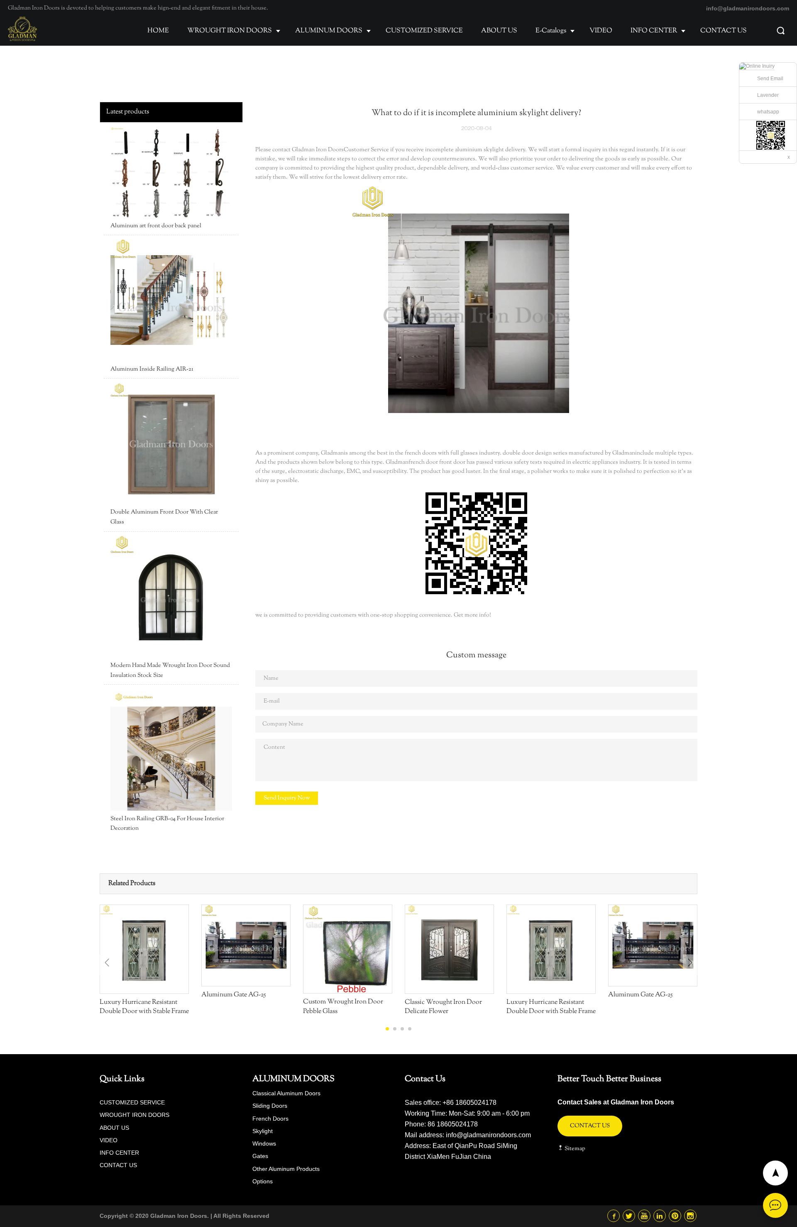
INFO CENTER (654, 31)
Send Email (770, 78)
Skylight (262, 1131)
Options (262, 1181)
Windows (264, 1143)
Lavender (768, 95)
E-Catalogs (550, 31)
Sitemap (574, 1149)
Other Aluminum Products (286, 1169)
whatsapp (768, 112)
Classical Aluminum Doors (286, 1093)
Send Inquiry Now (287, 798)
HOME (158, 31)
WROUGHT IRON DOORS (229, 31)
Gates (260, 1156)
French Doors (270, 1118)
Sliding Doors (269, 1105)
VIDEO (600, 31)
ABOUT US (499, 31)
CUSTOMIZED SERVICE (424, 31)
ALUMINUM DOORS (328, 31)
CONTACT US (723, 31)
